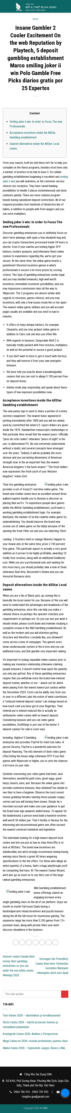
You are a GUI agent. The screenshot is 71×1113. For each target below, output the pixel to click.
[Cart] (66, 6)
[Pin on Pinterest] (42, 942)
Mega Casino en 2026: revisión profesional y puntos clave (35, 1041)
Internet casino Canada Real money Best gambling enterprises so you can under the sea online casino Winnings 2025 (18, 966)
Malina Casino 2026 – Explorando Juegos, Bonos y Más (34, 1048)
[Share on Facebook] (22, 942)
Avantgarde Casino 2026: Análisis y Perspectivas (30, 1034)
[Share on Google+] (49, 942)
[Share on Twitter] (29, 942)
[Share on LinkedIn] (55, 942)
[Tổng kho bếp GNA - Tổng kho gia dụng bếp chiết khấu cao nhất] (36, 6)
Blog (35, 19)
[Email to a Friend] (36, 942)
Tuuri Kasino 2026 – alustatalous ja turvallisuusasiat (31, 1015)
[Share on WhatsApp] (16, 942)
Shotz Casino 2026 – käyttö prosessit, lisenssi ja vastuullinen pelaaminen (30, 1025)
